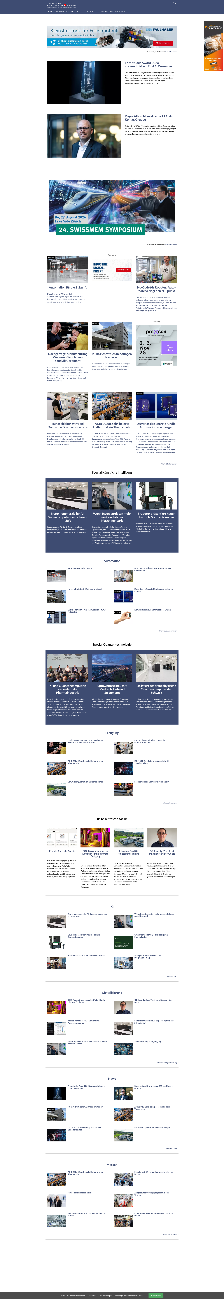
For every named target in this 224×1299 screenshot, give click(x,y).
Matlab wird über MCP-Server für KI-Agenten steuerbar (84, 1021)
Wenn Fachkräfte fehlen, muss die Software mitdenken (87, 611)
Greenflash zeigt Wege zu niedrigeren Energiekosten (151, 936)
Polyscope (60, 12)
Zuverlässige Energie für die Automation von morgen (154, 590)
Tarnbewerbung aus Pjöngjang (147, 1041)
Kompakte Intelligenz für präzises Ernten (152, 610)
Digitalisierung (112, 993)
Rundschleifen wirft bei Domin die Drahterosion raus (149, 741)
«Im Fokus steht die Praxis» (80, 1192)
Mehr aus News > (171, 1148)
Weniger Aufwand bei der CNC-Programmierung (148, 956)
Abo (111, 12)
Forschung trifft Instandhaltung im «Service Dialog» (153, 1173)
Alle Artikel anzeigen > (169, 464)
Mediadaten (120, 12)
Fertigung (112, 733)
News (112, 1078)
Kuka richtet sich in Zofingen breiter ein (85, 589)
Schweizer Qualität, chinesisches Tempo (85, 782)
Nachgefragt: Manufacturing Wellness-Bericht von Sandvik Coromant (85, 741)
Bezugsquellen (81, 12)
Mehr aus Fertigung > (169, 803)
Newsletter (94, 12)
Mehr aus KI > (172, 976)
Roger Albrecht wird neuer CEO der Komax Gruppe (149, 117)
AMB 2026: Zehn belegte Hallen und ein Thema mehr (85, 762)
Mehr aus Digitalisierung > (167, 1062)
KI (112, 906)
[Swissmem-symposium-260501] (112, 209)
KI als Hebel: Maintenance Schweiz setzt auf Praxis (153, 1214)
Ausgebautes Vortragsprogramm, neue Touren (151, 1193)
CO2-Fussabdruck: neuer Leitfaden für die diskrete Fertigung (95, 854)
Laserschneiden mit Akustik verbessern (151, 782)
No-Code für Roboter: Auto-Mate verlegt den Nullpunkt (152, 569)
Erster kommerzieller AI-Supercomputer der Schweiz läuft (87, 915)
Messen (112, 1165)
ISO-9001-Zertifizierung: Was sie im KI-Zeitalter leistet (151, 762)
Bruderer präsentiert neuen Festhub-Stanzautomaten (84, 936)
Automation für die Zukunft (80, 568)
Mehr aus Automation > (168, 631)
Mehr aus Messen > (170, 1234)
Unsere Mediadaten (171, 52)
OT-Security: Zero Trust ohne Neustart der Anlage (162, 852)
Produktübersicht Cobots (62, 851)
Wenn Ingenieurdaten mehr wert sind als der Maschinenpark (154, 915)
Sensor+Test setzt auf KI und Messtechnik (86, 955)
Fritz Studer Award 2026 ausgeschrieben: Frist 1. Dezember (148, 64)
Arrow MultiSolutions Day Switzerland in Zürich (86, 1214)
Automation (112, 561)
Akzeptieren (156, 1296)
